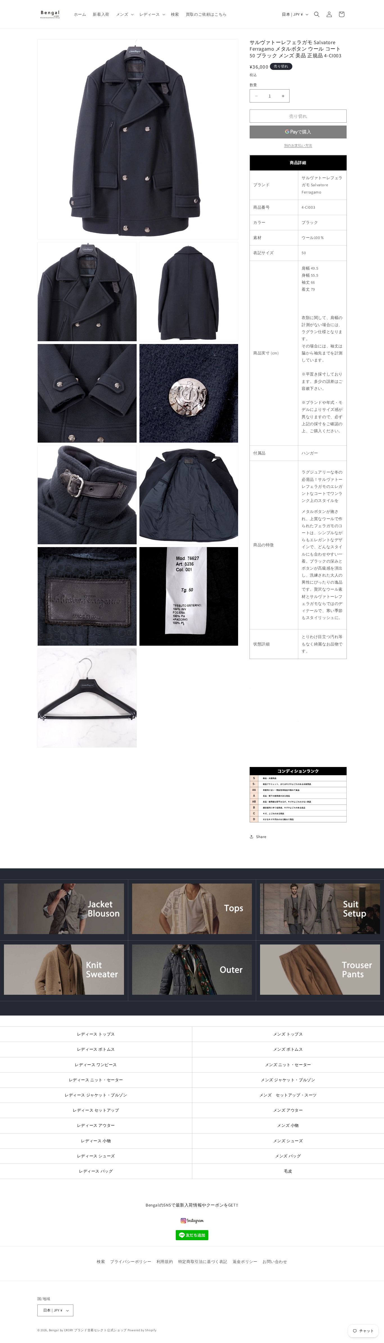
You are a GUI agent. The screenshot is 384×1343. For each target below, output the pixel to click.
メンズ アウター (288, 1110)
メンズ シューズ (288, 1140)
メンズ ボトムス (288, 1049)
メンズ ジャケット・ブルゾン (288, 1079)
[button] (124, 14)
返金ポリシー (245, 1261)
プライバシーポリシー (130, 1261)
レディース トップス (96, 1034)
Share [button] (261, 836)
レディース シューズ (96, 1155)
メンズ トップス (288, 1034)
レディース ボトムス (96, 1049)
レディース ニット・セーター (96, 1079)
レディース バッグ (96, 1171)
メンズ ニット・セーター (288, 1064)
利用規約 (165, 1261)
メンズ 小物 (288, 1125)
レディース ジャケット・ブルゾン (96, 1095)
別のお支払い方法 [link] (298, 145)
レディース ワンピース (96, 1064)
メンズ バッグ (288, 1155)
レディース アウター (96, 1125)
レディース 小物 (96, 1140)
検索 (101, 1261)
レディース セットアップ (96, 1110)
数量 (253, 85)
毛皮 (288, 1171)
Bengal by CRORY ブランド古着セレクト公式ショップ (88, 1330)
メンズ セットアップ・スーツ (288, 1095)
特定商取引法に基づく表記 (202, 1261)
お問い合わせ (275, 1261)
